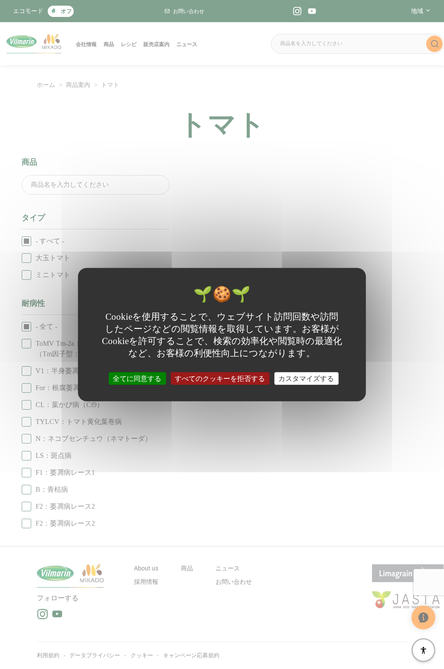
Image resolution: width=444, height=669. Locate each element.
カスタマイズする (306, 378)
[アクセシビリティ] (423, 650)
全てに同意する (137, 378)
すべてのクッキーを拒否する (220, 378)
